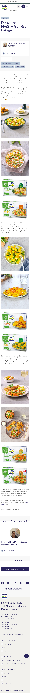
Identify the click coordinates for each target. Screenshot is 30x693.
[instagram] (8, 583)
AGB (5, 676)
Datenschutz (8, 680)
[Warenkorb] (23, 6)
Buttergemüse (7, 63)
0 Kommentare (10, 53)
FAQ (5, 647)
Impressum (7, 683)
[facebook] (2, 583)
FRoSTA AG (7, 657)
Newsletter (8, 644)
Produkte (5, 18)
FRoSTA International (11, 660)
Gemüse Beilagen (7, 66)
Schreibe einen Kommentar (15, 569)
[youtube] (27, 583)
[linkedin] (15, 583)
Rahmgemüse (20, 66)
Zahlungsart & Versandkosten (14, 651)
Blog (16, 10)
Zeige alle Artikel (10, 550)
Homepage (11, 10)
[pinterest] (21, 583)
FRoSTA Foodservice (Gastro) (14, 663)
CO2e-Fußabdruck (10, 640)
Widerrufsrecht (9, 669)
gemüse (16, 63)
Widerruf (7, 673)
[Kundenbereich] (18, 6)
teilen (6, 59)
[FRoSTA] (4, 7)
